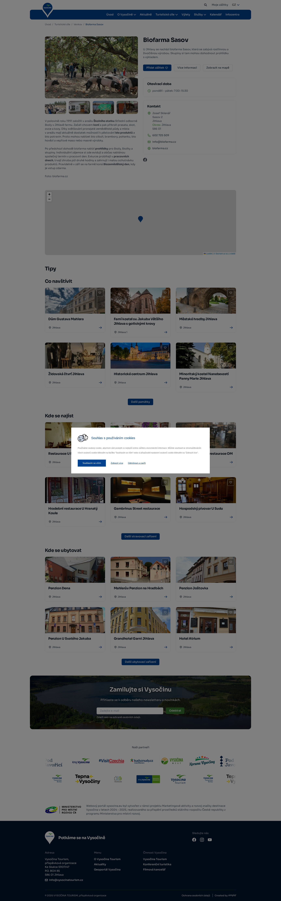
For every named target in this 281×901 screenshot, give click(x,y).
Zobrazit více (117, 463)
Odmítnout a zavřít (137, 463)
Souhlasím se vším (92, 463)
